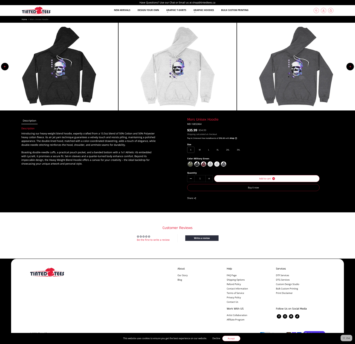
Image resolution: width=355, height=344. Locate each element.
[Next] (350, 66)
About (181, 269)
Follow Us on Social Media (291, 309)
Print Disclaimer (284, 293)
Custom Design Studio (287, 284)
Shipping (191, 134)
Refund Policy (234, 284)
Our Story (183, 275)
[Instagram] (285, 316)
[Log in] (323, 10)
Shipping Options (236, 279)
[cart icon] (330, 10)
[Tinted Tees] (36, 10)
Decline (216, 338)
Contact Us (232, 301)
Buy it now (253, 187)
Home (24, 19)
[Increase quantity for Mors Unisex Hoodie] (209, 178)
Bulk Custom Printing (287, 288)
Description (29, 120)
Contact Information (237, 288)
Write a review (202, 238)
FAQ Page (232, 275)
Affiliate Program (235, 319)
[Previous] (5, 66)
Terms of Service (235, 293)
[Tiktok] (297, 316)
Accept (231, 338)
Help (229, 269)
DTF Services (282, 275)
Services (281, 269)
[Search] (316, 10)
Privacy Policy (234, 297)
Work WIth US (235, 309)
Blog (180, 279)
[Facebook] (279, 316)
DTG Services (283, 279)
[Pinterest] (291, 316)
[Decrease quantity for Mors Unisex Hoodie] (190, 178)
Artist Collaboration (237, 315)
